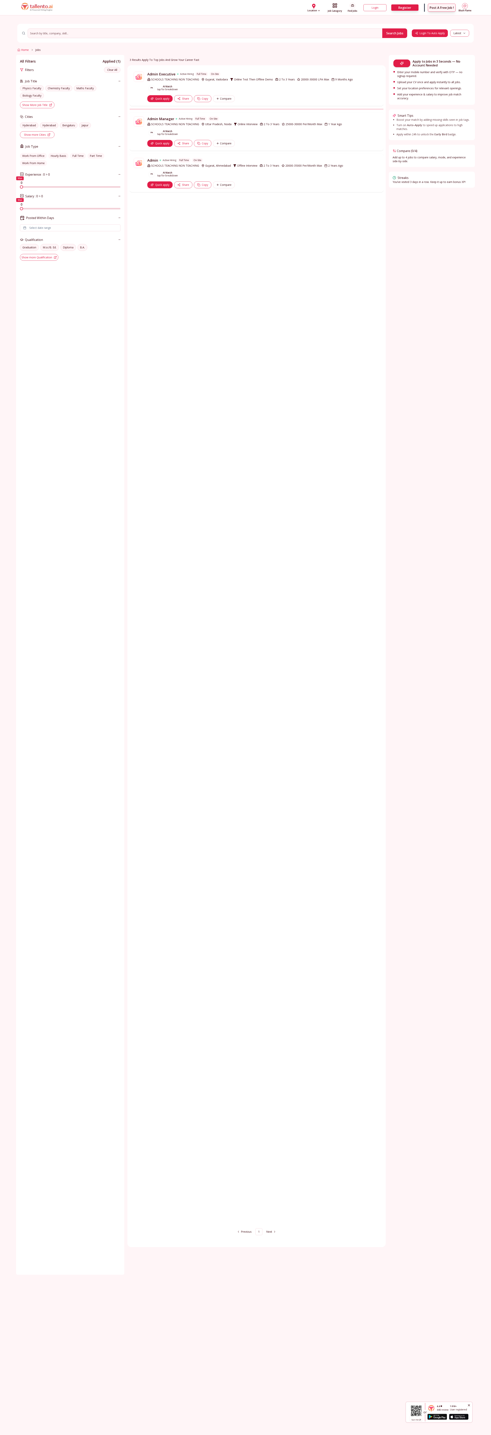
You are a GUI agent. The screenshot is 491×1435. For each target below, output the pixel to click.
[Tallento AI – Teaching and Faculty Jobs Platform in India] (37, 8)
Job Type (31, 146)
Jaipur (85, 125)
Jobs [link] (38, 50)
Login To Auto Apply (432, 33)
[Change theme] (465, 6)
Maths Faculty (85, 88)
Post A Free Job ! (442, 8)
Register (404, 8)
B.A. (82, 247)
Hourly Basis (58, 156)
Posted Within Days (40, 218)
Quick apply (162, 98)
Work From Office (33, 156)
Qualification (34, 240)
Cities (29, 117)
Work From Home (33, 163)
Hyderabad (29, 125)
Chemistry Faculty (59, 88)
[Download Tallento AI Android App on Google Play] (437, 1417)
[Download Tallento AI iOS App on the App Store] (458, 1417)
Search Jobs (394, 33)
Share (185, 98)
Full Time (78, 156)
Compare (225, 98)
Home (25, 50)
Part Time (96, 156)
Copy (205, 98)
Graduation (29, 247)
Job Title (31, 81)
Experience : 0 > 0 (37, 174)
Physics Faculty (31, 88)
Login (375, 7)
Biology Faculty (31, 95)
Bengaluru (68, 125)
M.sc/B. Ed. (49, 247)
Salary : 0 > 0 (34, 196)
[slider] (21, 186)
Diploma (68, 247)
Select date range (40, 228)
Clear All (112, 70)
